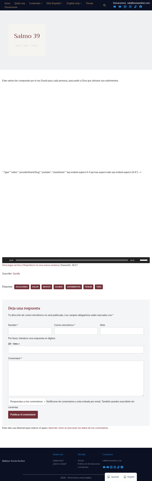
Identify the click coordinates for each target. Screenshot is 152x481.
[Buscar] (104, 5)
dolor (35, 287)
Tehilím (34, 45)
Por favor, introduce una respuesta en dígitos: (32, 338)
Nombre (13, 325)
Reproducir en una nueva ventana (41, 265)
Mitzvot (47, 287)
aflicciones (22, 287)
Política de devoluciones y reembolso (89, 465)
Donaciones (11, 7)
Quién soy (19, 3)
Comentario (15, 358)
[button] (41, 3)
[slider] (144, 260)
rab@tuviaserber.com (138, 3)
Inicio (7, 3)
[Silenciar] (137, 260)
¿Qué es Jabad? (59, 464)
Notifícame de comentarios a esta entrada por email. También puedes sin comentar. (71, 404)
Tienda (89, 3)
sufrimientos (73, 287)
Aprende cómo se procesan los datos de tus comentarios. (78, 428)
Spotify (16, 273)
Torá (98, 287)
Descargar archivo (12, 265)
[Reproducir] (6, 260)
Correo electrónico (64, 325)
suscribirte (125, 401)
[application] (76, 260)
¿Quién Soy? (58, 460)
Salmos (59, 287)
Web (102, 325)
